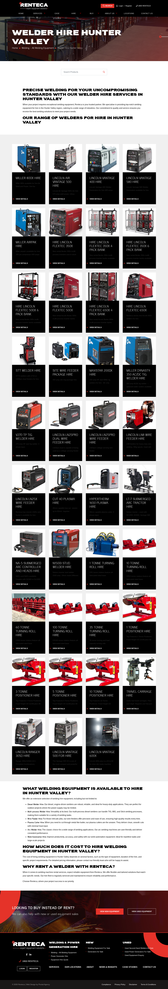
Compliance (106, 984)
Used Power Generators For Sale (138, 952)
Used (127, 942)
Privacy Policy (120, 984)
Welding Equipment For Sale (99, 948)
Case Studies (57, 14)
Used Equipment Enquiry (134, 955)
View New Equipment (109, 911)
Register (128, 6)
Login (121, 6)
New (89, 942)
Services (37, 13)
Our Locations (73, 967)
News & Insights (108, 967)
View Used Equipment (142, 911)
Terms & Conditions (148, 984)
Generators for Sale (95, 952)
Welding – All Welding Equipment (38, 47)
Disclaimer (133, 984)
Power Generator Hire (59, 956)
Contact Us (147, 13)
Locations (129, 13)
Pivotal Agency (44, 984)
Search (108, 6)
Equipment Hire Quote (59, 960)
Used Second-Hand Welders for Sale (139, 948)
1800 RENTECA (30, 961)
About (90, 967)
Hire (73, 13)
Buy (92, 13)
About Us (109, 13)
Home (21, 13)
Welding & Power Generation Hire (64, 944)
